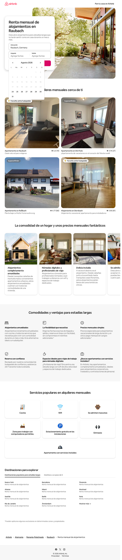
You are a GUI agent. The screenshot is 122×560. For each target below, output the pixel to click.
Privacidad (55, 556)
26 (22, 92)
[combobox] (30, 47)
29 (36, 92)
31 (12, 96)
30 (41, 92)
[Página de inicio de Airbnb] (11, 3)
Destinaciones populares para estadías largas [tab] (22, 475)
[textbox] (19, 56)
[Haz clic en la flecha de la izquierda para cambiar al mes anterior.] (13, 62)
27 (27, 92)
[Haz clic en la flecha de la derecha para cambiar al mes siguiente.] (40, 62)
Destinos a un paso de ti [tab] (53, 475)
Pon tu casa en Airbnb (104, 3)
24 (13, 92)
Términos (65, 556)
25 (17, 92)
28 (31, 92)
